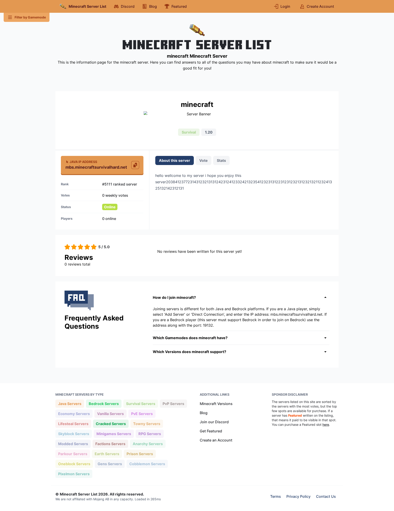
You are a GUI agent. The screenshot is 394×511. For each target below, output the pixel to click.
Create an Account (216, 440)
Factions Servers (110, 443)
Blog (203, 412)
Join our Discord (214, 422)
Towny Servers (146, 423)
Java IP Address (83, 162)
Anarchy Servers (147, 443)
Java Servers (69, 403)
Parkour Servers (72, 453)
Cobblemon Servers (147, 463)
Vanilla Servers (110, 413)
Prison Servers (139, 453)
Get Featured (211, 431)
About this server (174, 160)
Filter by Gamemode (30, 17)
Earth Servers (106, 453)
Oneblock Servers (74, 463)
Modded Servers (73, 443)
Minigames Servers (113, 433)
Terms (275, 496)
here (325, 424)
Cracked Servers (111, 423)
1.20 (209, 132)
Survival (189, 132)
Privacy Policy (298, 496)
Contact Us (326, 496)
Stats (221, 160)
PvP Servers (173, 403)
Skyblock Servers (73, 433)
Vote (203, 160)
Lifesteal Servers (73, 423)
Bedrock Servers (103, 403)
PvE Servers (142, 413)
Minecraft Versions (216, 403)
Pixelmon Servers (74, 473)
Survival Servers (140, 403)
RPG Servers (149, 433)
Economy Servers (74, 413)
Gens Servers (109, 463)
